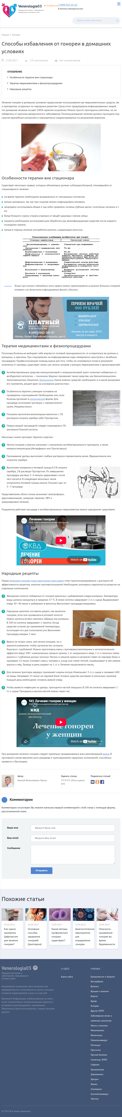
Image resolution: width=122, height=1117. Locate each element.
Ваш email (12, 838)
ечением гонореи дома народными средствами (37, 581)
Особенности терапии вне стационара (31, 77)
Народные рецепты (21, 89)
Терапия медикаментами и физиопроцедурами (36, 83)
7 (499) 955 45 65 (67, 5)
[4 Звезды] (68, 780)
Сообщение (13, 848)
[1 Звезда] (62, 780)
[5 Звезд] (70, 780)
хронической (37, 399)
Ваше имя (12, 828)
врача (106, 754)
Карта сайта (67, 977)
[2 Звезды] (64, 780)
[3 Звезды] (66, 780)
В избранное (52, 6)
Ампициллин (46, 380)
